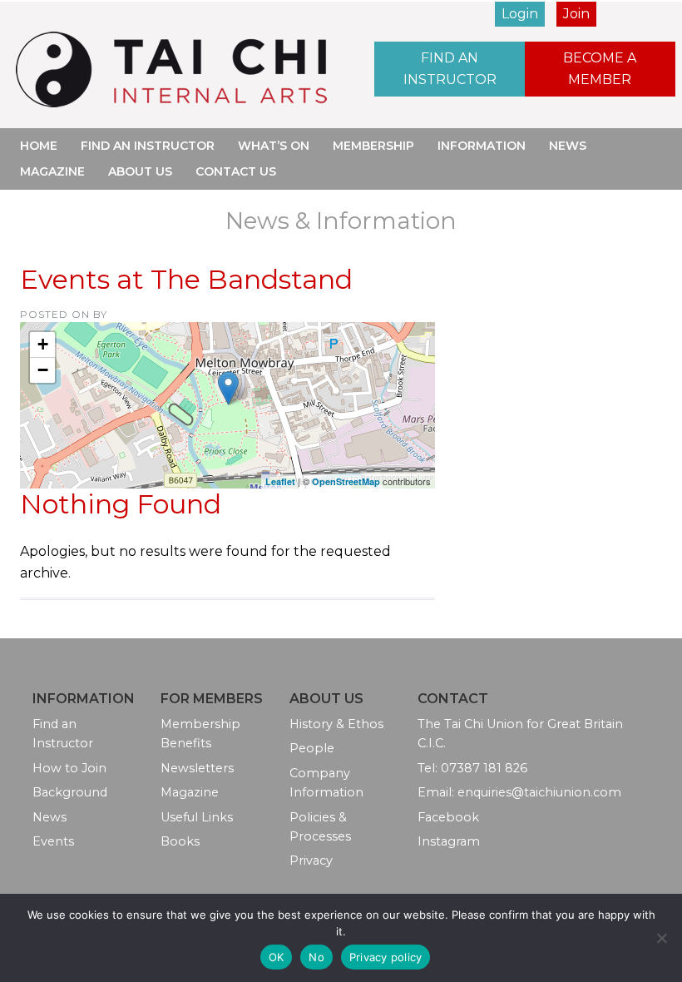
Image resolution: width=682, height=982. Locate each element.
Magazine (52, 171)
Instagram (449, 841)
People (311, 748)
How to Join (69, 768)
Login (520, 14)
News (567, 145)
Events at (186, 279)
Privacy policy (386, 957)
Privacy (311, 860)
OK (276, 957)
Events (53, 841)
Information (481, 145)
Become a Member (599, 68)
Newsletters (197, 768)
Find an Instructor (450, 68)
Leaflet (280, 481)
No (316, 957)
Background (69, 792)
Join (576, 14)
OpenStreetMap (346, 481)
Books (180, 841)
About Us (140, 171)
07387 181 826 (484, 768)
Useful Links (197, 817)
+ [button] (42, 344)
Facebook (448, 817)
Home (38, 145)
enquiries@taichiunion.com (539, 792)
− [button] (42, 370)
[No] (661, 938)
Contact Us (235, 171)
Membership (373, 145)
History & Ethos (336, 724)
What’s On (273, 145)
